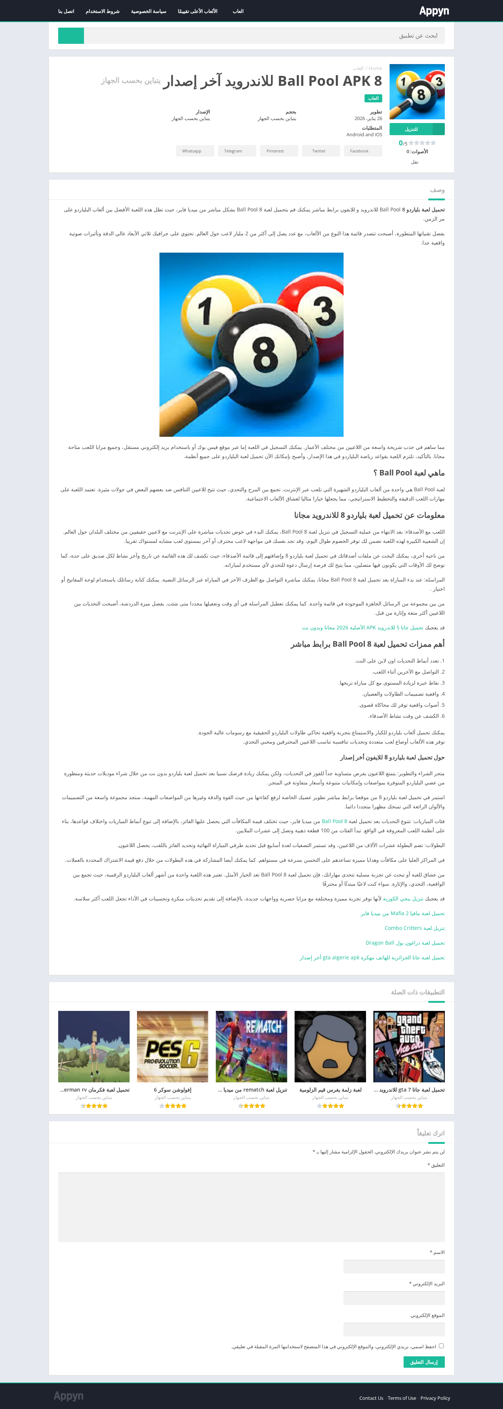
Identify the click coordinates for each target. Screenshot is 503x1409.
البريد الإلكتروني (427, 1283)
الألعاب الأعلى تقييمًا (198, 11)
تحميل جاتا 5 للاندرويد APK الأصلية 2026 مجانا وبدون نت (362, 627)
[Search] (71, 36)
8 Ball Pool (334, 821)
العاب (238, 11)
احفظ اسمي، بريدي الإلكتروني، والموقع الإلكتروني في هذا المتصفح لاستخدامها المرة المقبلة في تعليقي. (333, 1346)
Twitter (319, 151)
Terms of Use (402, 1398)
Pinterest (275, 151)
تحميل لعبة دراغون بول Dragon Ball (405, 942)
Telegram (233, 151)
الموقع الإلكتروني (428, 1315)
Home (375, 68)
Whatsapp (191, 151)
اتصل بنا (66, 11)
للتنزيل (411, 129)
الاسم (437, 1252)
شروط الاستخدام (103, 11)
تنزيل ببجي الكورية (403, 898)
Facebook (359, 151)
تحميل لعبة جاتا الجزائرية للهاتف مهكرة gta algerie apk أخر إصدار (372, 957)
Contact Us (371, 1398)
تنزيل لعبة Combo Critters (415, 927)
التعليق (436, 1165)
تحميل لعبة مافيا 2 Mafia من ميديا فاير (403, 913)
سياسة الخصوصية (148, 11)
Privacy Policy (435, 1398)
